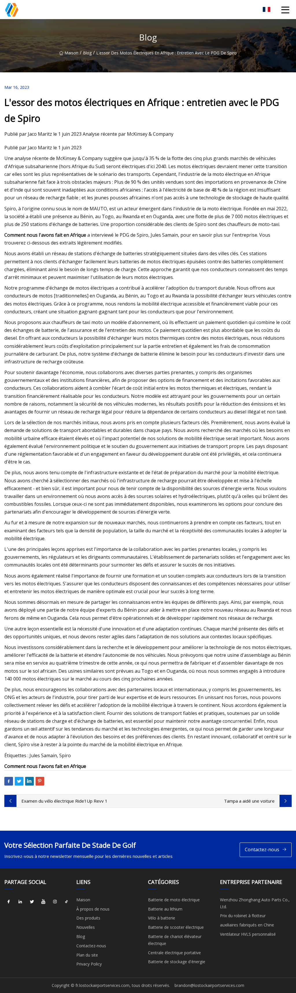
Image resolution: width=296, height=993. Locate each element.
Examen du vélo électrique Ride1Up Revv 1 (64, 801)
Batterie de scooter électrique (176, 927)
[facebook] (8, 902)
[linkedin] (20, 902)
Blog (87, 53)
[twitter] (31, 902)
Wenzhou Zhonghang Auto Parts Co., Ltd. (255, 903)
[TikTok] (66, 902)
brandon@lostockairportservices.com (209, 985)
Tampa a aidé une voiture (249, 801)
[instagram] (55, 902)
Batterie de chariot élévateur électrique (174, 940)
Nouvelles (85, 927)
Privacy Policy (89, 964)
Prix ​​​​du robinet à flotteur (243, 915)
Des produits (88, 918)
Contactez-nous (262, 849)
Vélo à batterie (161, 918)
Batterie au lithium (165, 909)
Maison (71, 53)
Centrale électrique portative (174, 952)
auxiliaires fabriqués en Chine (247, 925)
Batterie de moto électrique (174, 899)
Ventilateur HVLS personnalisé (248, 934)
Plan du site (87, 955)
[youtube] (43, 902)
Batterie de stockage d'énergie (176, 961)
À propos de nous (93, 909)
